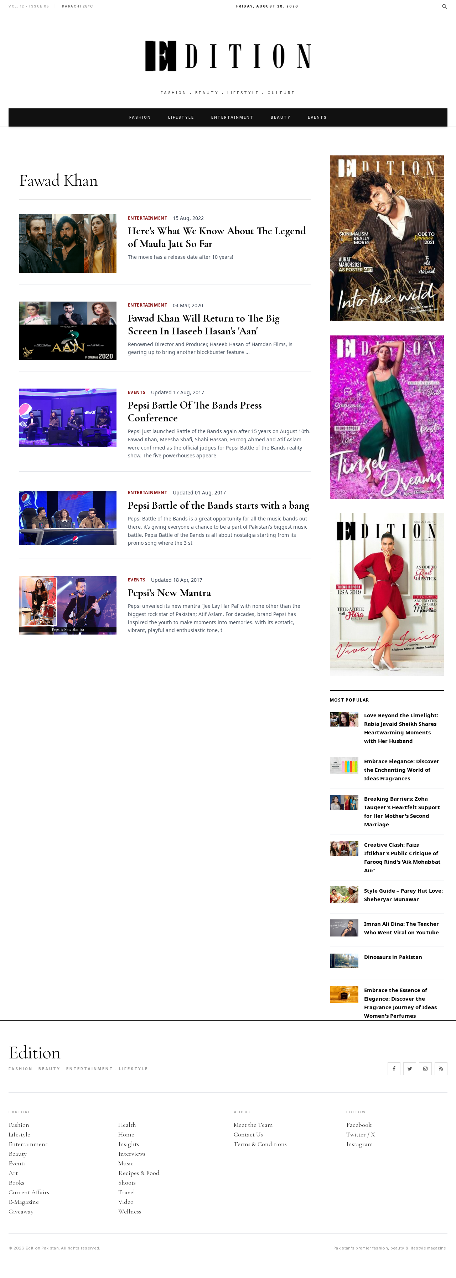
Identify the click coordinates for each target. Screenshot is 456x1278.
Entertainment (232, 117)
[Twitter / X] (409, 1068)
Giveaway (21, 1211)
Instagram (359, 1144)
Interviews (131, 1154)
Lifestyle (181, 117)
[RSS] (441, 1068)
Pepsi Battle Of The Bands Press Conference (195, 412)
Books (16, 1182)
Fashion (140, 117)
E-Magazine (24, 1202)
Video (126, 1202)
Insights (128, 1144)
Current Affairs (29, 1192)
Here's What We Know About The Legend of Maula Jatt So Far (217, 237)
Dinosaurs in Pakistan (393, 956)
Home (126, 1134)
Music (126, 1163)
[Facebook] (394, 1068)
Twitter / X (360, 1134)
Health (127, 1125)
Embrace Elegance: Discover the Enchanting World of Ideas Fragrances (401, 770)
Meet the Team (253, 1125)
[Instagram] (425, 1068)
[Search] (444, 6)
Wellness (129, 1211)
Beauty (281, 117)
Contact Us (248, 1134)
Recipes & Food (139, 1173)
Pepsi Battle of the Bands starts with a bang (218, 505)
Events (317, 117)
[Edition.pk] (228, 56)
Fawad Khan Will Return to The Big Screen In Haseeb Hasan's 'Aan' (204, 325)
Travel (126, 1192)
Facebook (359, 1125)
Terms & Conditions (260, 1144)
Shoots (127, 1182)
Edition (35, 1052)
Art (13, 1173)
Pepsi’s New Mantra (169, 592)
